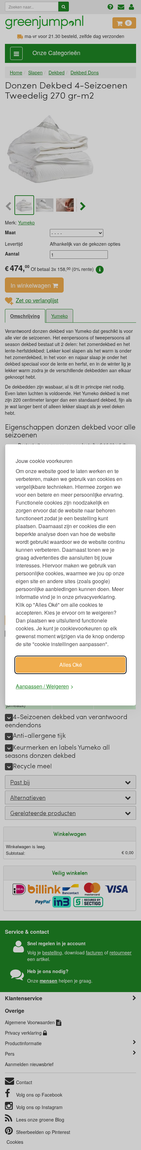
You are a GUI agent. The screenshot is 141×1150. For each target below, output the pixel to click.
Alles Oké (70, 664)
